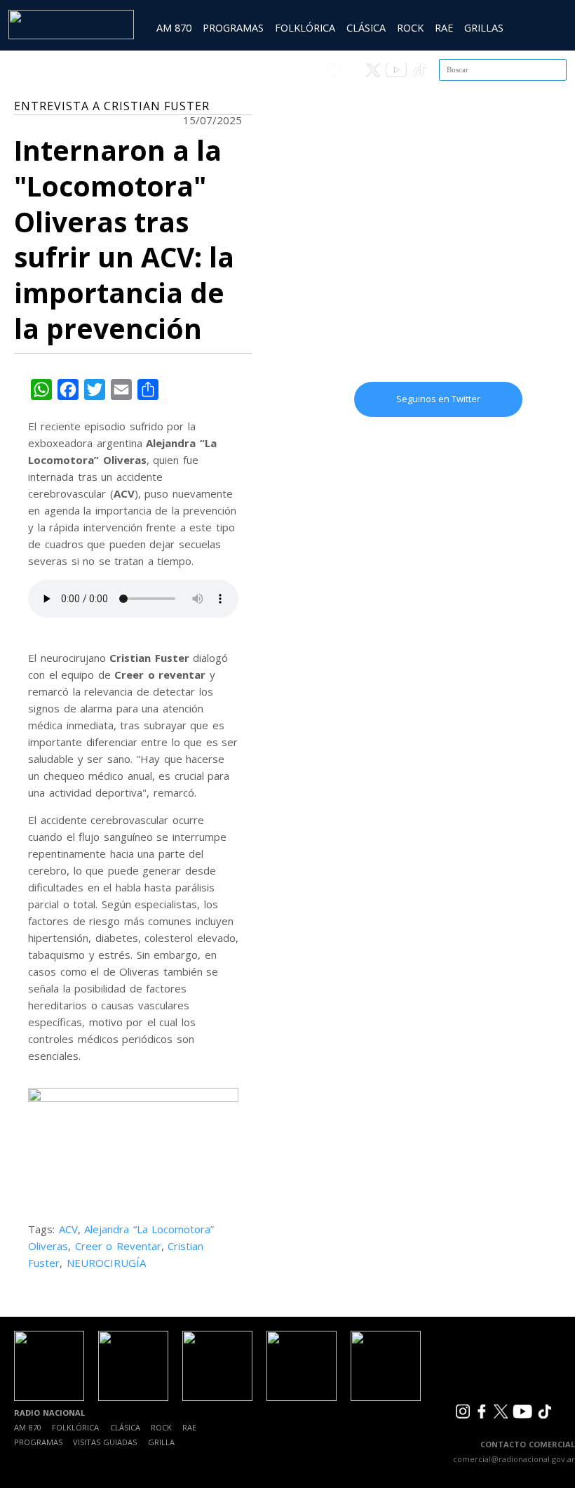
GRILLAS (483, 27)
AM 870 (173, 27)
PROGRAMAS (233, 27)
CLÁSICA (366, 27)
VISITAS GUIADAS (105, 1442)
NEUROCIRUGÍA (106, 1263)
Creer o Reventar (118, 1246)
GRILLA (161, 1442)
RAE (444, 27)
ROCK (410, 27)
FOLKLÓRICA (305, 27)
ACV (68, 1229)
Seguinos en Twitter (438, 398)
